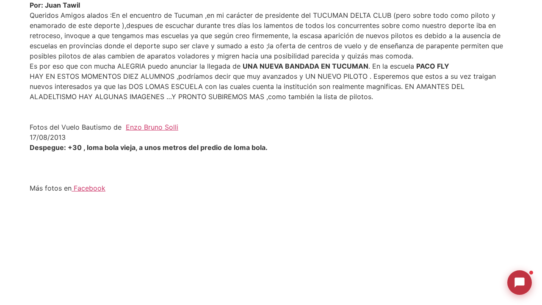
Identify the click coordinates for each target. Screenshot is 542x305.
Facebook (88, 188)
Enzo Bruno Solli (152, 127)
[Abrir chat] (519, 282)
